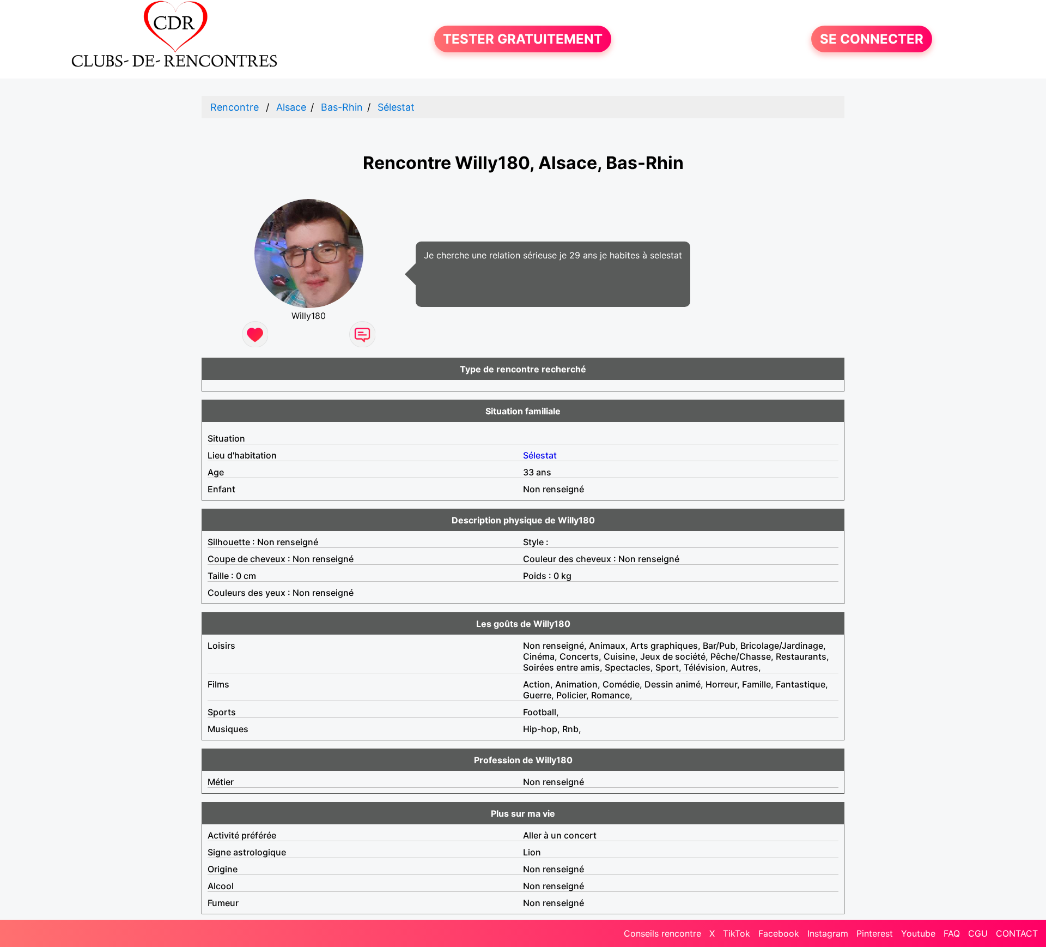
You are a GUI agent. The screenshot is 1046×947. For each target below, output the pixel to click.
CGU (978, 933)
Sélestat (396, 107)
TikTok (736, 933)
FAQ (952, 933)
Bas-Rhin (342, 107)
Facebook (778, 933)
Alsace (291, 107)
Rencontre (234, 107)
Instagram (827, 933)
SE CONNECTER (871, 39)
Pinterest (874, 933)
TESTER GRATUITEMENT (523, 39)
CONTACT (1017, 933)
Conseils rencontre (662, 933)
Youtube (918, 933)
